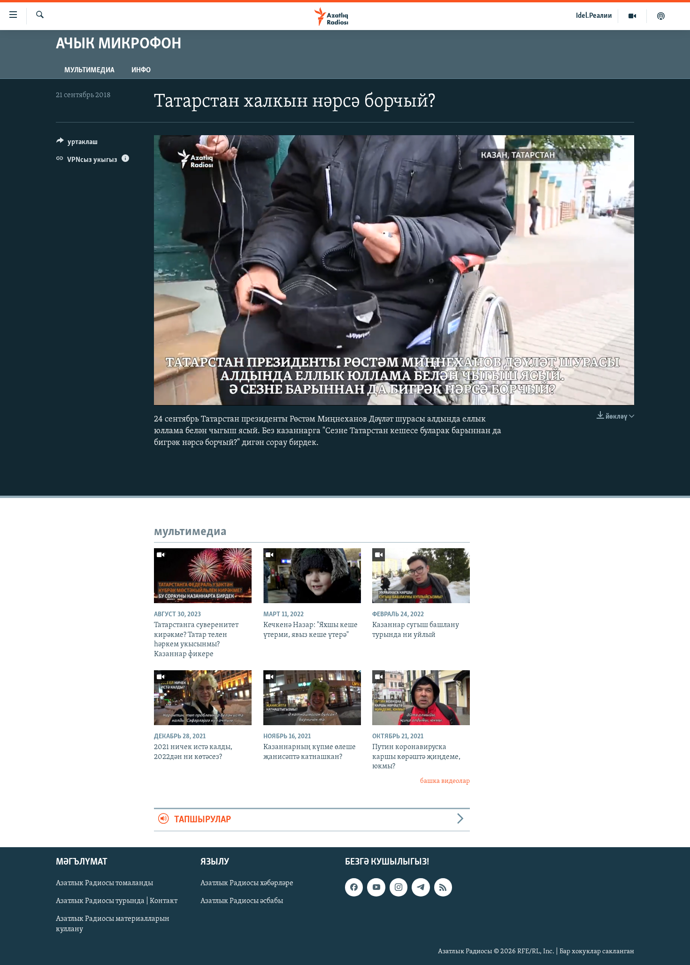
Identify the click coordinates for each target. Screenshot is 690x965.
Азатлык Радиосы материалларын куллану (112, 925)
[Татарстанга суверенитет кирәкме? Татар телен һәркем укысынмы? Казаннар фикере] (203, 575)
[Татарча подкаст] (661, 16)
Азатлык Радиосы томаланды (104, 884)
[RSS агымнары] (443, 887)
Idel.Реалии (594, 16)
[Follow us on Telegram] (420, 887)
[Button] (77, 144)
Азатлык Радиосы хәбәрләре (246, 884)
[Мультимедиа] (632, 16)
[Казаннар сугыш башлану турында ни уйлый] (421, 575)
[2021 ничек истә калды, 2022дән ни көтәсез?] (203, 697)
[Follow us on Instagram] (398, 887)
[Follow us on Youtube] (376, 887)
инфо (141, 70)
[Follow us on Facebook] (354, 887)
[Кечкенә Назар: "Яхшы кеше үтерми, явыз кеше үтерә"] (312, 575)
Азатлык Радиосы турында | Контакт (116, 901)
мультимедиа (89, 70)
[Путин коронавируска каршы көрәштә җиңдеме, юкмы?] (421, 697)
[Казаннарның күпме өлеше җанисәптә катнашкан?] (312, 697)
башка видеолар (445, 781)
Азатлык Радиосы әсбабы (241, 901)
